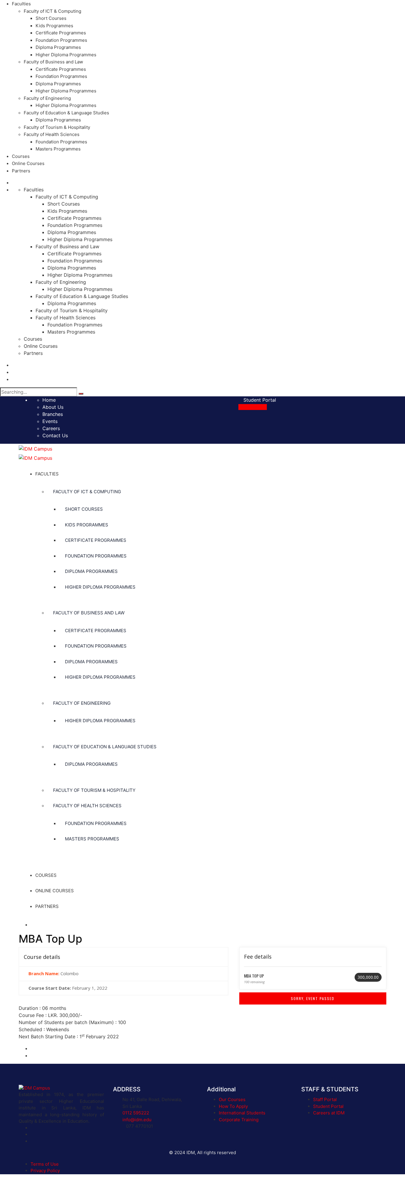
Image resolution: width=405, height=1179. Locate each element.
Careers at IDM (329, 1113)
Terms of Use (45, 1164)
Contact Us (55, 435)
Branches (52, 414)
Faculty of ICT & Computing (52, 11)
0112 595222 (135, 1113)
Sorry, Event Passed (312, 998)
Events (50, 421)
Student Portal (259, 400)
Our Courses (232, 1099)
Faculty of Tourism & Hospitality (57, 127)
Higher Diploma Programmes (66, 54)
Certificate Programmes (61, 33)
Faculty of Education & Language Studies (66, 113)
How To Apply (233, 1106)
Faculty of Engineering (47, 98)
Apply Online (252, 407)
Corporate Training (239, 1119)
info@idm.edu (137, 1119)
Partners (21, 171)
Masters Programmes (58, 149)
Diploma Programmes (58, 47)
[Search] (81, 394)
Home (49, 400)
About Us (52, 407)
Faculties (21, 4)
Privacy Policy (45, 1170)
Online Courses (28, 163)
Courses (21, 156)
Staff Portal (325, 1099)
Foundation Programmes (61, 40)
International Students (242, 1113)
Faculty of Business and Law (53, 62)
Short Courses (51, 18)
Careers (51, 428)
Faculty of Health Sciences (51, 134)
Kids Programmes (54, 25)
